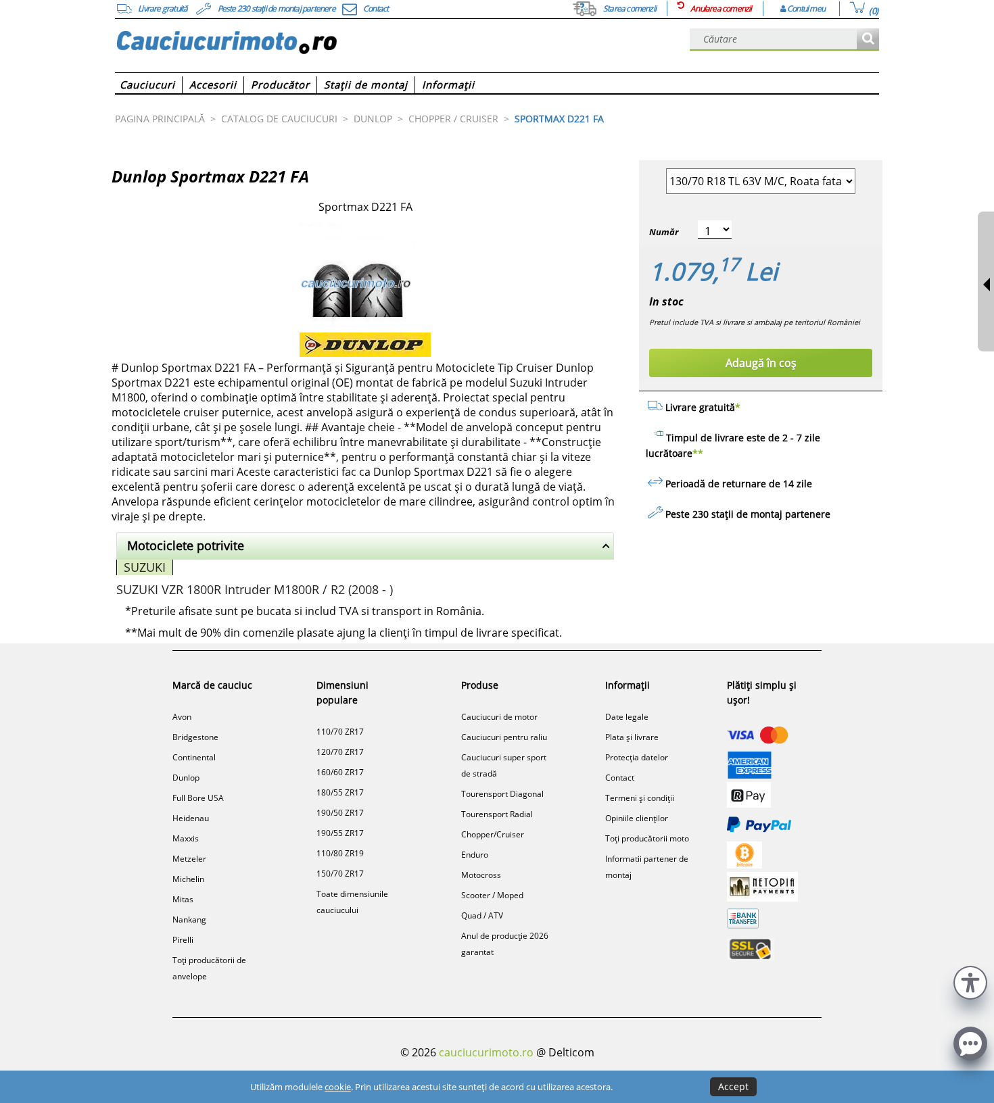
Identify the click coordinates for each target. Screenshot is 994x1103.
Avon (181, 716)
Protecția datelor (636, 757)
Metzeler (189, 858)
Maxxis (185, 838)
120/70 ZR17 (340, 752)
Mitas (182, 899)
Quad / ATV (482, 915)
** (697, 453)
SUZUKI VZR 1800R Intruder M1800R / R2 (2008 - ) (254, 589)
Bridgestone (195, 737)
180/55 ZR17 (340, 792)
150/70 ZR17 (340, 873)
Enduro (474, 854)
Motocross (481, 875)
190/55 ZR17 (340, 833)
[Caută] (868, 39)
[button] (970, 981)
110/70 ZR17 (340, 731)
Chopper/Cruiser (492, 834)
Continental (194, 757)
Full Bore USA (198, 798)
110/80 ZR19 (340, 853)
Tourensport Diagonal (502, 794)
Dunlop (185, 777)
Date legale (626, 716)
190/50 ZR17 (340, 812)
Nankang (189, 919)
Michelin (188, 879)
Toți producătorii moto (647, 838)
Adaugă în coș (761, 363)
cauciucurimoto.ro (486, 1052)
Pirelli (182, 940)
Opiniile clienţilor (636, 818)
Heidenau (190, 818)
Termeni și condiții (639, 798)
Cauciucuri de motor (499, 716)
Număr (663, 232)
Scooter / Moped (492, 895)
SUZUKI (145, 567)
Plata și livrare (632, 737)
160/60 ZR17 (340, 772)
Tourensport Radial (497, 814)
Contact (619, 777)
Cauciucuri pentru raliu (504, 737)
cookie (338, 1087)
